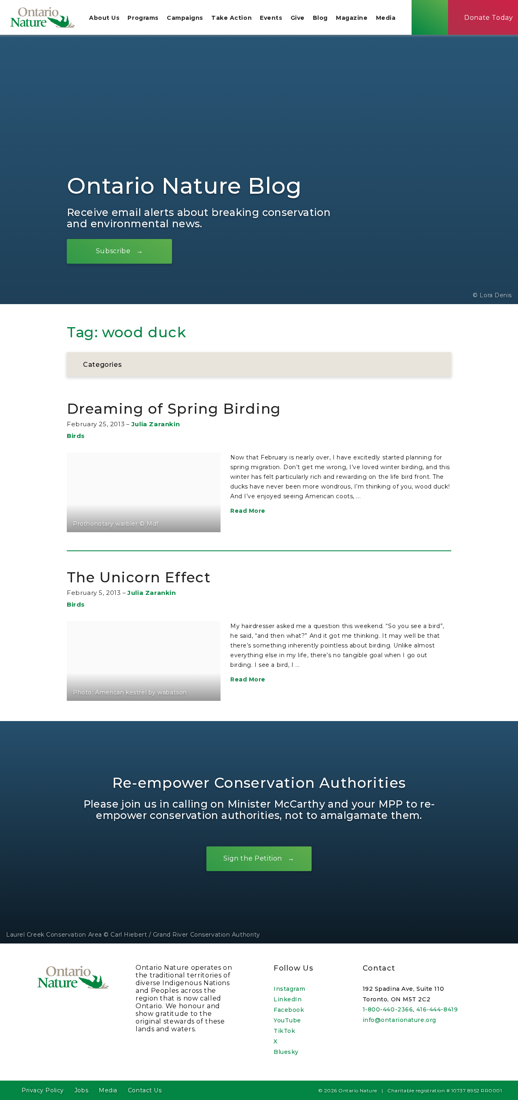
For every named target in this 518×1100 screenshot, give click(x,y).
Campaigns (185, 17)
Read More (247, 510)
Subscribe (113, 251)
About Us (104, 17)
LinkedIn (287, 999)
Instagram (289, 988)
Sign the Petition (252, 858)
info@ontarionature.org (399, 1020)
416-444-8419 (437, 1009)
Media (386, 17)
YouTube (287, 1020)
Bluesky (286, 1052)
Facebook (289, 1009)
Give (298, 17)
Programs (142, 17)
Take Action (231, 17)
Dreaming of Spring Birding (174, 408)
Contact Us (145, 1090)
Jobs (81, 1090)
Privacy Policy (42, 1090)
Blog (320, 17)
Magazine (351, 17)
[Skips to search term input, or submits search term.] (430, 17)
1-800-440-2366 (388, 1009)
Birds (76, 436)
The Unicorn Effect (139, 577)
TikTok (284, 1030)
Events (271, 17)
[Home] (42, 17)
